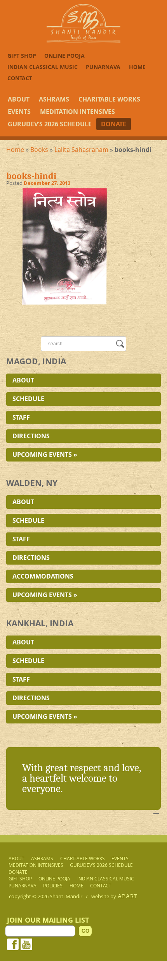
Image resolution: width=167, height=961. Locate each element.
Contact (19, 78)
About (19, 99)
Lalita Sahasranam (81, 149)
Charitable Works (109, 99)
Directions (31, 436)
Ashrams (54, 99)
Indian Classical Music (42, 67)
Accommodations (42, 576)
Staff (21, 417)
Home (137, 67)
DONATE (113, 124)
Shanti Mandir (66, 896)
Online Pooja (64, 55)
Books (39, 149)
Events (19, 111)
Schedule (28, 398)
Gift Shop (21, 55)
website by (114, 896)
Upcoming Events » (44, 454)
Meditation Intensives (77, 111)
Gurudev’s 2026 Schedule (50, 124)
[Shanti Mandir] (83, 40)
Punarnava (103, 67)
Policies (53, 885)
